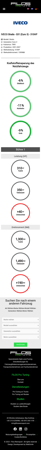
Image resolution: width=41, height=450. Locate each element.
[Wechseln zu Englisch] (28, 8)
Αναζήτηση (20, 345)
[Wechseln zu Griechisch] (32, 8)
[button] (4, 9)
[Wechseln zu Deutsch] (36, 8)
